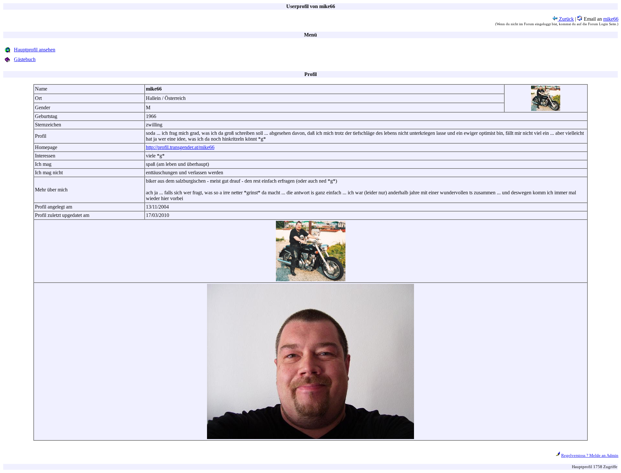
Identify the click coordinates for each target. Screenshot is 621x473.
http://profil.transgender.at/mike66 (180, 147)
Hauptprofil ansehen (34, 49)
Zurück (566, 19)
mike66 (610, 19)
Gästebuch (25, 59)
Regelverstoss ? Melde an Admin (589, 455)
